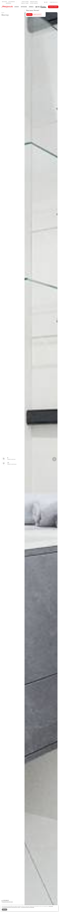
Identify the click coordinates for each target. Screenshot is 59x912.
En (46, 2)
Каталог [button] (17, 6)
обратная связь (34, 1)
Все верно (29, 14)
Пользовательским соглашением (27, 907)
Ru (44, 2)
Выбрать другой (37, 14)
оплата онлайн (25, 1)
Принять (4, 909)
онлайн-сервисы (34, 3)
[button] (42, 7)
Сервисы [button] (31, 6)
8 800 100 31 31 (53, 2)
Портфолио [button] (24, 6)
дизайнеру (8, 3)
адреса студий (24, 3)
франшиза (4, 1)
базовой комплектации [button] (7, 901)
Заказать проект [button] (53, 6)
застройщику (11, 1)
